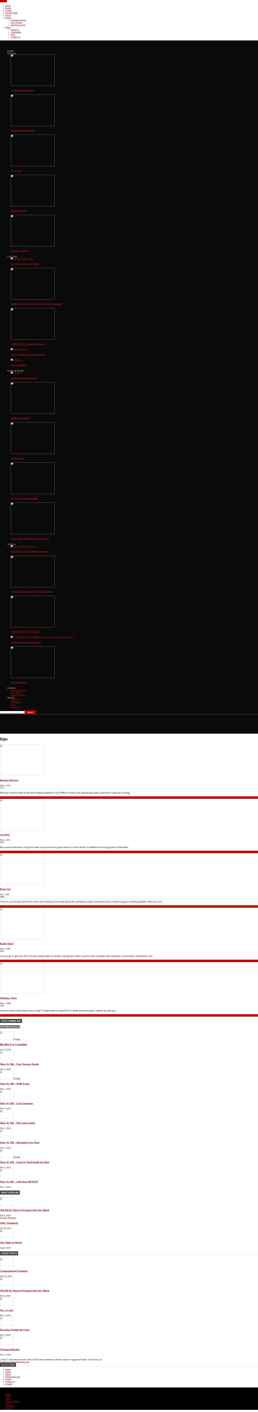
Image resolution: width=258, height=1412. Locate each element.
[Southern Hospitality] (33, 413)
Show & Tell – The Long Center (17, 1123)
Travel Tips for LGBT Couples (25, 632)
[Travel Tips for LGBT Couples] (33, 626)
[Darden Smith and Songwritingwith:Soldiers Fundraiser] (33, 299)
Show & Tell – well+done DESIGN (19, 1181)
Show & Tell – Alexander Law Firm (19, 1142)
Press (13, 34)
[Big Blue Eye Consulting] (10, 1039)
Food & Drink (11, 13)
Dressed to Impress (19, 251)
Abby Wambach (9, 1223)
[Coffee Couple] (33, 453)
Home (8, 6)
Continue (4, 797)
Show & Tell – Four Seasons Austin (19, 1064)
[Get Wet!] (22, 829)
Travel (8, 15)
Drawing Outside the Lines (23, 130)
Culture (8, 10)
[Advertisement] (49, 723)
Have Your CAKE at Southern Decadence (30, 551)
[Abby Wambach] (8, 1218)
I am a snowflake (18, 365)
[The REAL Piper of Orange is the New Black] (6, 1205)
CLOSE (3, 1)
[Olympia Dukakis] (33, 205)
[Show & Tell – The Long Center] (6, 1118)
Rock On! (5, 889)
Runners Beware (9, 780)
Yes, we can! (16, 170)
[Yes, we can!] (33, 165)
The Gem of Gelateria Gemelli (24, 498)
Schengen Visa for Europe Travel (26, 642)
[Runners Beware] (22, 775)
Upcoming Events (18, 20)
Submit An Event (18, 25)
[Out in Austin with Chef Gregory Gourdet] (33, 533)
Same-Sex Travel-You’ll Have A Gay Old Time (32, 592)
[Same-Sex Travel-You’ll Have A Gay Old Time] (33, 586)
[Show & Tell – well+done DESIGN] (6, 1177)
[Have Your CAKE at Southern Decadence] (23, 546)
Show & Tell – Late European (16, 1103)
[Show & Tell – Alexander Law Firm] (6, 1137)
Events (8, 18)
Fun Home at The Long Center (25, 264)
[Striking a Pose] (22, 993)
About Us (15, 30)
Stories (8, 1372)
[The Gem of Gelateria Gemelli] (33, 493)
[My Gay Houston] (33, 677)
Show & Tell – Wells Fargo (14, 1083)
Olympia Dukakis (19, 211)
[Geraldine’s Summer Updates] (16, 373)
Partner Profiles (10, 1026)
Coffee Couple (17, 458)
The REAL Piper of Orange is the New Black (24, 1210)
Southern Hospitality (20, 418)
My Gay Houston (18, 682)
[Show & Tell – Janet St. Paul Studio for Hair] (10, 1157)
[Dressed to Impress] (33, 246)
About (8, 27)
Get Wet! (5, 834)
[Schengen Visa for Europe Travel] (42, 637)
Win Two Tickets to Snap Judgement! (28, 355)
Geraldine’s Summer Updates (24, 378)
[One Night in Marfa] (6, 1237)
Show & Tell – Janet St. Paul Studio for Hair (24, 1162)
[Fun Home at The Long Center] (22, 259)
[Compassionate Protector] (33, 85)
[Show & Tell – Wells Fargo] (10, 1078)
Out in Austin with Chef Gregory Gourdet (30, 539)
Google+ (9, 1384)
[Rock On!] (22, 884)
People (8, 8)
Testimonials (16, 32)
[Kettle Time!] (22, 938)
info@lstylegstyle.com (19, 1362)
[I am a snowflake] (16, 360)
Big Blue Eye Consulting (13, 1044)
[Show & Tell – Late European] (6, 1098)
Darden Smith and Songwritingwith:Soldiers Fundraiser (36, 304)
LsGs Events (16, 22)
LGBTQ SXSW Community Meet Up (28, 344)
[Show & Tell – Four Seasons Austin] (6, 1059)
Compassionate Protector (22, 90)
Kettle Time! (7, 943)
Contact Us (15, 37)
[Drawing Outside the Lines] (33, 125)
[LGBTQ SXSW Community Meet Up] (33, 339)
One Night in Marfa (11, 1242)
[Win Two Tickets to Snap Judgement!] (19, 349)
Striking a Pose (8, 998)
